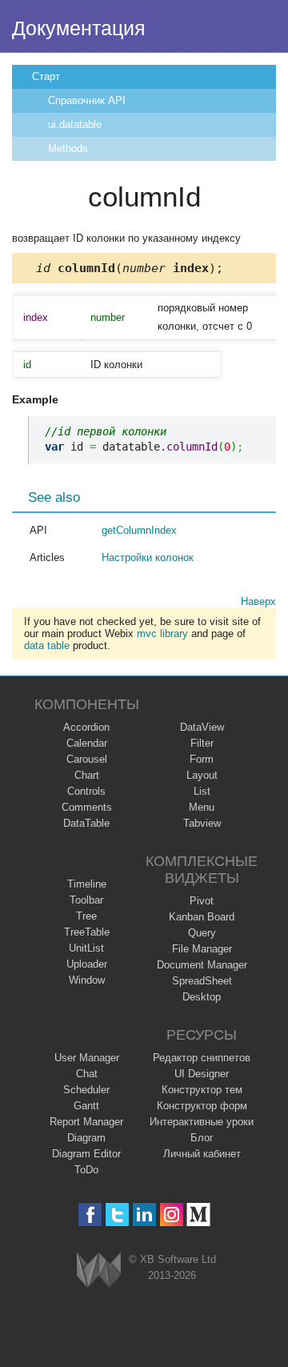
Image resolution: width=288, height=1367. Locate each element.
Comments (87, 807)
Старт (46, 76)
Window (87, 980)
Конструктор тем (202, 1090)
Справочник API (87, 100)
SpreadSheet (202, 981)
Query (202, 933)
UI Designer (201, 1074)
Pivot (202, 901)
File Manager (202, 949)
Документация (79, 28)
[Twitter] (117, 1214)
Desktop (201, 997)
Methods (68, 148)
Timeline (86, 884)
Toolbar (86, 900)
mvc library (162, 633)
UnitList (86, 948)
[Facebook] (90, 1214)
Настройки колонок (148, 557)
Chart (86, 775)
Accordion (86, 727)
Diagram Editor (86, 1154)
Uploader (86, 964)
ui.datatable (75, 124)
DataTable (86, 823)
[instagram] (171, 1214)
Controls (86, 791)
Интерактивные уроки (202, 1122)
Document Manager (202, 965)
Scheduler (86, 1090)
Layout (202, 775)
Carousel (86, 759)
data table (47, 645)
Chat (87, 1074)
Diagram (86, 1138)
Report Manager (86, 1122)
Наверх (258, 601)
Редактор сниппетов (201, 1058)
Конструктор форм (202, 1106)
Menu (201, 807)
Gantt (86, 1106)
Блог (202, 1138)
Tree (86, 916)
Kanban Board (201, 917)
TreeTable (87, 932)
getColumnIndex (139, 530)
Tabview (202, 823)
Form (202, 759)
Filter (202, 743)
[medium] (198, 1214)
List (202, 791)
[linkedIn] (144, 1214)
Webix (99, 1270)
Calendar (86, 743)
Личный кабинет (202, 1154)
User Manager (86, 1058)
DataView (202, 727)
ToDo (86, 1170)
